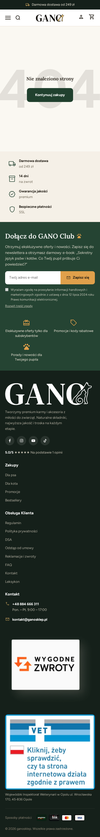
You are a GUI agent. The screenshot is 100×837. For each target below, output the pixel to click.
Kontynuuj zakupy (50, 95)
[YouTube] (33, 440)
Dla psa (10, 475)
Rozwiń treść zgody (19, 306)
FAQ (8, 565)
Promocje (12, 492)
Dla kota (11, 483)
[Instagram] (21, 440)
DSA (8, 539)
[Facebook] (9, 440)
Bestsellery (13, 500)
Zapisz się (77, 277)
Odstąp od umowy (19, 548)
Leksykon (12, 581)
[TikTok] (45, 440)
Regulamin (13, 523)
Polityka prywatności (21, 531)
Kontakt (11, 573)
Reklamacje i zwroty (20, 556)
